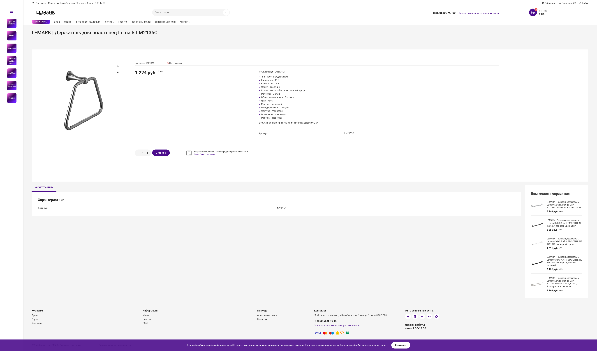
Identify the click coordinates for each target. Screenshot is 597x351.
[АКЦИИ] (10, 98)
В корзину (161, 153)
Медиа (67, 22)
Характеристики (44, 187)
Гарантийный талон (141, 22)
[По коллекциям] (10, 73)
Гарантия (262, 319)
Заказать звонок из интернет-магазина (479, 13)
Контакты (185, 22)
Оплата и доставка (267, 315)
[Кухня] (10, 36)
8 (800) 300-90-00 (444, 12)
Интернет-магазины (165, 22)
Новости (122, 22)
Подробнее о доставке (204, 154)
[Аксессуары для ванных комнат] (10, 61)
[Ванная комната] (10, 23)
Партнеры (109, 22)
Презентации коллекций (87, 22)
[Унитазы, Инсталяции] (10, 85)
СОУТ (145, 323)
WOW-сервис (41, 22)
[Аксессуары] (10, 48)
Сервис (35, 319)
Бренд (57, 22)
